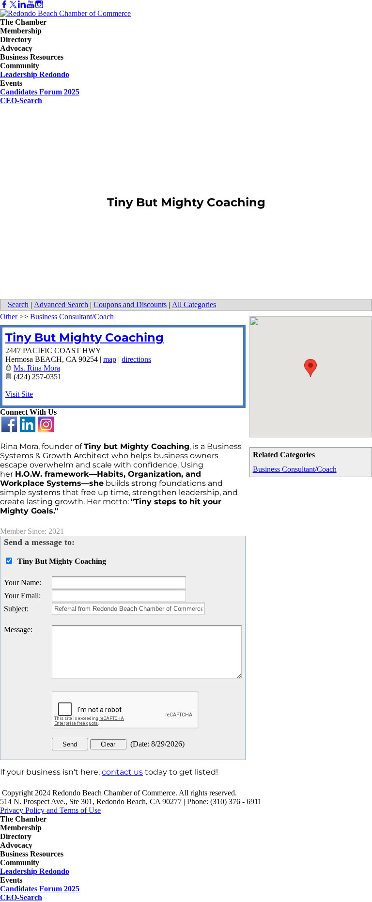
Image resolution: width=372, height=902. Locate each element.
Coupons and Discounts (130, 304)
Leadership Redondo (34, 74)
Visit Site (19, 394)
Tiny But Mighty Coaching (84, 337)
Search (18, 304)
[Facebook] (4, 4)
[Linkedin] (22, 4)
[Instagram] (39, 4)
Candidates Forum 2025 (39, 92)
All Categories (194, 304)
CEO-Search (21, 100)
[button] (310, 368)
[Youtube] (30, 4)
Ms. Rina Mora (37, 368)
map (109, 359)
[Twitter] (13, 4)
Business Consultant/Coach (295, 469)
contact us (122, 772)
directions (136, 359)
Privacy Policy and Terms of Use (50, 810)
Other (8, 316)
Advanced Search (61, 304)
